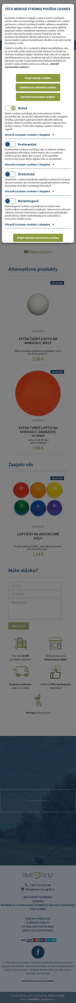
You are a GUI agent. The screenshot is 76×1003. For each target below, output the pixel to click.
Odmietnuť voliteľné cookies (38, 87)
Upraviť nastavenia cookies (38, 97)
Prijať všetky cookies (38, 78)
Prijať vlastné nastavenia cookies (38, 237)
